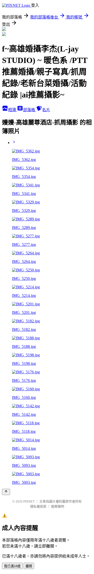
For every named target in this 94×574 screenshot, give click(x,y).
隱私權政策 (38, 506)
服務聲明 (57, 506)
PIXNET (29, 501)
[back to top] (6, 492)
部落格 (29, 110)
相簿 (12, 110)
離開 (29, 566)
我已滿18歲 (12, 566)
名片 (46, 110)
